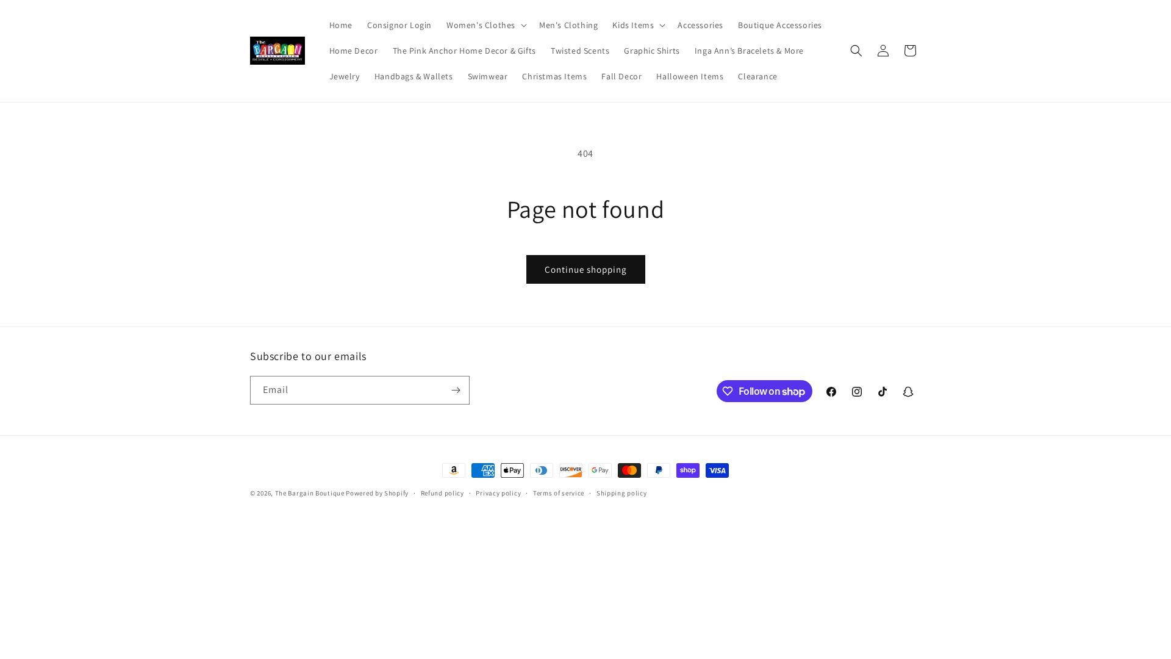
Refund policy (442, 493)
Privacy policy (498, 493)
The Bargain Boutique (310, 493)
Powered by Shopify (377, 493)
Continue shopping (586, 269)
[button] (485, 25)
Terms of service (558, 493)
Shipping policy (621, 493)
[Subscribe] (455, 390)
